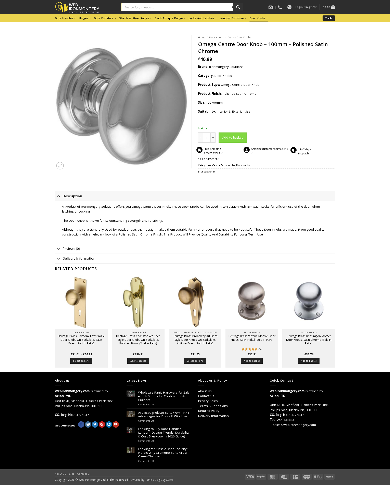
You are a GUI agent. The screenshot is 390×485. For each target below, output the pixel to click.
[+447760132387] (289, 7)
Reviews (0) (71, 248)
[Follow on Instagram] (88, 424)
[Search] (238, 7)
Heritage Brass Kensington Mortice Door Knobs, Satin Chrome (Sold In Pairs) (309, 339)
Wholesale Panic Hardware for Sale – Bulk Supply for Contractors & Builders (164, 396)
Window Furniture (232, 18)
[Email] (271, 7)
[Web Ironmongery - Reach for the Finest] (80, 7)
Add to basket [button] (138, 360)
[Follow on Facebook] (81, 424)
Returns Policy (208, 411)
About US (60, 473)
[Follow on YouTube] (116, 424)
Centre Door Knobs (239, 37)
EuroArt (210, 171)
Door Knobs (257, 18)
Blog (72, 473)
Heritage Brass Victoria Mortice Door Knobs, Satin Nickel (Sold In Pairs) (252, 338)
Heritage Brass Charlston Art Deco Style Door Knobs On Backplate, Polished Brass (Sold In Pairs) (138, 339)
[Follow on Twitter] (95, 424)
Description (72, 196)
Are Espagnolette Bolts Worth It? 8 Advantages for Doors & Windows (164, 414)
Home (201, 37)
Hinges (83, 18)
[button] (305, 7)
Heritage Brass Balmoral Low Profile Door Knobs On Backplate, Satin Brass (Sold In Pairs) (81, 339)
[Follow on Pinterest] (102, 424)
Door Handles (64, 18)
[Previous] (55, 323)
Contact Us (206, 396)
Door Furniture (104, 18)
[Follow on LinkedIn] (109, 424)
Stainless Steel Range (134, 18)
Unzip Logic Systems (160, 480)
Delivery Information (79, 258)
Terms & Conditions (213, 406)
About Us (205, 391)
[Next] (335, 323)
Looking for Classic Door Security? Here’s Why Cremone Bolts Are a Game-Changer (163, 452)
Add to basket (232, 137)
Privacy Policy (208, 401)
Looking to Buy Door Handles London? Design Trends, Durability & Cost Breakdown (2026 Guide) (164, 432)
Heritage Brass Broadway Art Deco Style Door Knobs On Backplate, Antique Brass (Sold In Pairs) (195, 339)
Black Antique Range (169, 18)
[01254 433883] (280, 7)
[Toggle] (58, 196)
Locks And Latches (201, 18)
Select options (81, 360)
